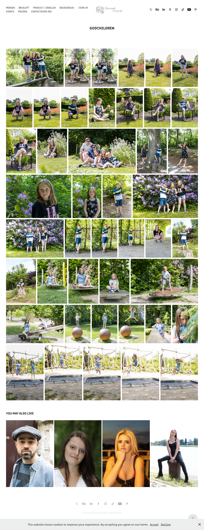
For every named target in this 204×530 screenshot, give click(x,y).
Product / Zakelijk (44, 7)
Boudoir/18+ (67, 7)
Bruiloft (24, 7)
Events (10, 11)
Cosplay (83, 7)
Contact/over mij (41, 11)
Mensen (10, 7)
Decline (166, 524)
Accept (154, 524)
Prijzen (22, 11)
